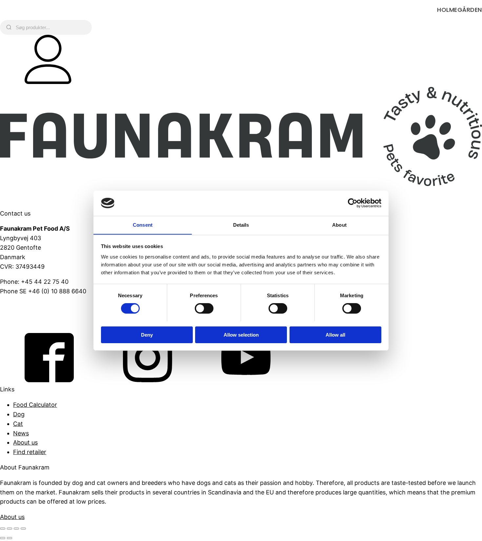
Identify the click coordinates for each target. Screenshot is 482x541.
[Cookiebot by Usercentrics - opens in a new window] (352, 203)
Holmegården (459, 10)
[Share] (16, 529)
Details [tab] (241, 224)
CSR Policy (15, 322)
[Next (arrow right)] (9, 538)
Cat (18, 423)
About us (25, 442)
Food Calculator (35, 404)
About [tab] (339, 224)
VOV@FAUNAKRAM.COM (35, 306)
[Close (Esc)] (23, 529)
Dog (19, 414)
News (21, 433)
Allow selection (241, 334)
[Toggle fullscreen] (9, 529)
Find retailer (29, 451)
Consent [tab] (142, 224)
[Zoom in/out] (2, 529)
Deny (147, 334)
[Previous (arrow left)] (2, 538)
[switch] (204, 308)
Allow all (335, 334)
